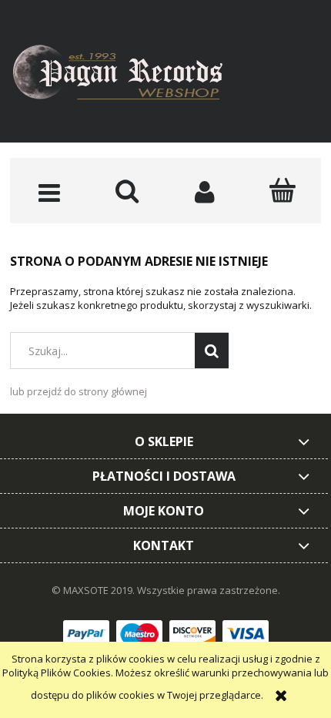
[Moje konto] (204, 191)
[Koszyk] (282, 190)
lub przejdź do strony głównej (78, 391)
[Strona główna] (129, 75)
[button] (49, 191)
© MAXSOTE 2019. (94, 590)
